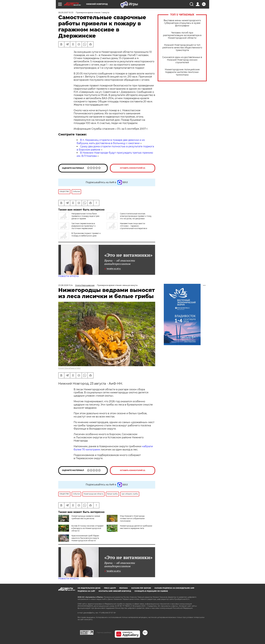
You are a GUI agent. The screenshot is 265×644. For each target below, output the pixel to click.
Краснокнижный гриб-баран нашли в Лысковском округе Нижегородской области (85, 538)
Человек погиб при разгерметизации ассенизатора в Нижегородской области (182, 35)
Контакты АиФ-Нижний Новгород (115, 591)
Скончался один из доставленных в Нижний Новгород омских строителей (182, 60)
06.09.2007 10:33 (65, 12)
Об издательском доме (89, 588)
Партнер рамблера (104, 632)
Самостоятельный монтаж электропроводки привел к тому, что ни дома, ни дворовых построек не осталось (129, 217)
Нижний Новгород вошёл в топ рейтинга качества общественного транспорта (182, 48)
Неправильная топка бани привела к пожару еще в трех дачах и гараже (85, 216)
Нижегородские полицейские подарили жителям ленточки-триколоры (182, 72)
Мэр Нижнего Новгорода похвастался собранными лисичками (132, 518)
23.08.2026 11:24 (65, 285)
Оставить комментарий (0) (132, 168)
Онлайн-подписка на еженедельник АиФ (174, 588)
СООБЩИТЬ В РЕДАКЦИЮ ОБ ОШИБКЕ (151, 591)
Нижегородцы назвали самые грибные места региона (85, 517)
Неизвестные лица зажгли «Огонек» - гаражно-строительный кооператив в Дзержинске (127, 227)
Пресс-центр (110, 588)
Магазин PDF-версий (141, 588)
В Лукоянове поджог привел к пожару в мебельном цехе (86, 234)
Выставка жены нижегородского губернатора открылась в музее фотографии (182, 23)
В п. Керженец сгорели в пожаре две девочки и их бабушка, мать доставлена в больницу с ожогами (111, 142)
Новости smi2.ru (68, 276)
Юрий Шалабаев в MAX (69, 368)
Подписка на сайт (86, 591)
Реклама (123, 588)
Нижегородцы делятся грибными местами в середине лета (136, 527)
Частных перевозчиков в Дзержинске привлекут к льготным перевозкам (83, 225)
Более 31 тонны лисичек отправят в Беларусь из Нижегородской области (87, 528)
